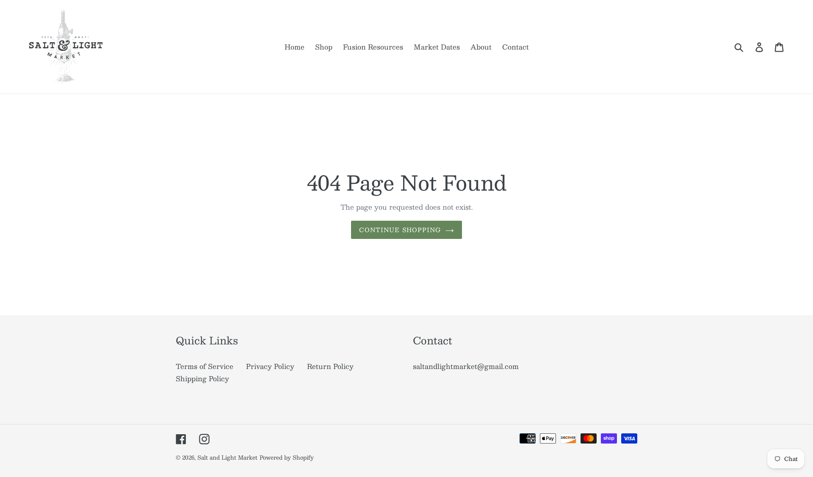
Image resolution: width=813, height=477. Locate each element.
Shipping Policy (202, 378)
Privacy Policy (270, 366)
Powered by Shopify (287, 457)
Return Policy (330, 366)
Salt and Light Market (227, 457)
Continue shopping (400, 230)
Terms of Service (204, 366)
